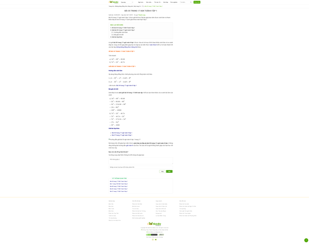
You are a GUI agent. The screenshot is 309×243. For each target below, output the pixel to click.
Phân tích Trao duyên (185, 213)
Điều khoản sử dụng (157, 237)
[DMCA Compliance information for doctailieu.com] (161, 235)
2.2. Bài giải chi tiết (118, 35)
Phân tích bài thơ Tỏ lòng (139, 211)
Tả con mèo (135, 208)
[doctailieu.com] (154, 224)
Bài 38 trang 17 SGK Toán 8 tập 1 (119, 186)
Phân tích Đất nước (137, 213)
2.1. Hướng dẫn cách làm (120, 32)
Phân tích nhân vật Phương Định (187, 215)
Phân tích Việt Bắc (137, 204)
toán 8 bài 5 (153, 45)
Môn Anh (111, 206)
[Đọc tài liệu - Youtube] (156, 239)
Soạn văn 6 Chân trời (161, 206)
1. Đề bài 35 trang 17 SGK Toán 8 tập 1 (122, 28)
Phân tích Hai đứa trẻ (138, 215)
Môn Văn (111, 204)
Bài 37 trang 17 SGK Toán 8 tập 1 (119, 191)
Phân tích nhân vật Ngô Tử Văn (187, 206)
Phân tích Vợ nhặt (184, 204)
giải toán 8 (129, 145)
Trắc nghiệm (173, 2)
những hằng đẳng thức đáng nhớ (127, 47)
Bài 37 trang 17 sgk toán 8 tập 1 (122, 135)
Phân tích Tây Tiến (114, 213)
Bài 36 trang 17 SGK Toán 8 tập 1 (119, 189)
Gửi (169, 171)
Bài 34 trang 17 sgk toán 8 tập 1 (126, 85)
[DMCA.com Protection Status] (151, 235)
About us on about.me (115, 220)
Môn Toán (111, 208)
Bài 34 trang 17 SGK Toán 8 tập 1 (119, 181)
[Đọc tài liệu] (153, 239)
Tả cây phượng (113, 218)
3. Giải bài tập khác (116, 37)
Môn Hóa (111, 211)
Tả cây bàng (182, 208)
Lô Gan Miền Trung (161, 215)
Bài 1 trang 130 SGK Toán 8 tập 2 (119, 184)
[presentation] (117, 60)
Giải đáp (165, 2)
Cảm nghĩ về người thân (185, 211)
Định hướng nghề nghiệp (138, 218)
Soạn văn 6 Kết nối (161, 208)
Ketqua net (159, 213)
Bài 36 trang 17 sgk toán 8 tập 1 (122, 133)
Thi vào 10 (157, 2)
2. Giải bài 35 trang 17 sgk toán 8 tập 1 (122, 30)
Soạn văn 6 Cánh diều (161, 204)
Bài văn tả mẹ (136, 206)
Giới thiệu (148, 237)
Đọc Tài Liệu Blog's (161, 211)
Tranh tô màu (112, 215)
